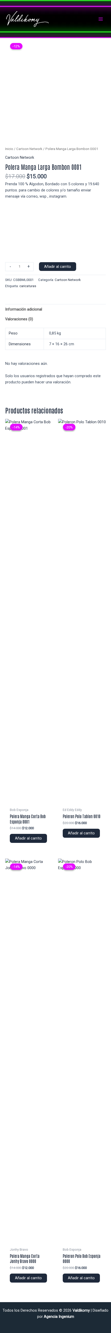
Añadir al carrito (57, 266)
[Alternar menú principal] (101, 19)
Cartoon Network (29, 149)
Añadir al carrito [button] (28, 838)
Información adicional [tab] (23, 309)
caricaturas (27, 286)
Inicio (9, 149)
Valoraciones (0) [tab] (19, 319)
